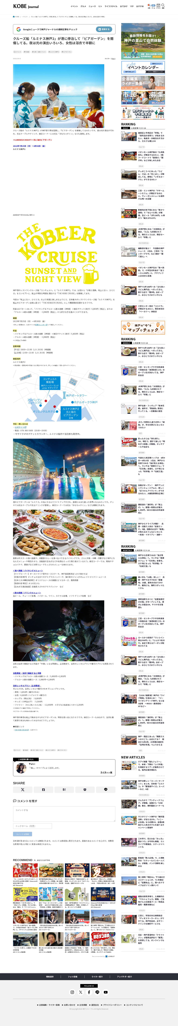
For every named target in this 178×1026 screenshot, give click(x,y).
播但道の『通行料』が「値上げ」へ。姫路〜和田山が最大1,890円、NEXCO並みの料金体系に (151, 508)
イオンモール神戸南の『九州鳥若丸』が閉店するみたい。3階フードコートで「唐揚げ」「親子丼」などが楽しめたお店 (151, 156)
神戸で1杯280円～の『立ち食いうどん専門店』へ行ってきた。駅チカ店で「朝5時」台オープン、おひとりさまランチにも (151, 290)
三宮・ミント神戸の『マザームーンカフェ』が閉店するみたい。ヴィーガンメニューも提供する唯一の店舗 (151, 194)
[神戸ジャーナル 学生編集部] (143, 119)
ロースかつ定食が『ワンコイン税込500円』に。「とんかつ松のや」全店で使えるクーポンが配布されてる (151, 641)
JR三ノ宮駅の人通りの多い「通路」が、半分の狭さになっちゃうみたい (151, 425)
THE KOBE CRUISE (20, 730)
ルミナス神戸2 (54, 52)
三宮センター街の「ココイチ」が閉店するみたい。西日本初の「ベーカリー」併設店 (151, 309)
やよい (113, 59)
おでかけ (123, 6)
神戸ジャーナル (88, 1009)
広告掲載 (83, 1004)
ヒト (100, 6)
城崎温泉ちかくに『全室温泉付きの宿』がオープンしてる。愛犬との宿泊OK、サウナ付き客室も (151, 603)
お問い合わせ (69, 1004)
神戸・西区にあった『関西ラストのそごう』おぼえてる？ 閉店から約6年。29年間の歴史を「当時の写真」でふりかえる (151, 740)
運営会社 (95, 1004)
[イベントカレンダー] (143, 74)
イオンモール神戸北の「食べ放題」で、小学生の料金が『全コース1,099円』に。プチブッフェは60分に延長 (151, 271)
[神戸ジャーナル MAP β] (143, 334)
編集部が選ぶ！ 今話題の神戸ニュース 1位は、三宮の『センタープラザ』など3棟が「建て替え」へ (151, 252)
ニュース (92, 6)
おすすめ (140, 6)
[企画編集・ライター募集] (143, 89)
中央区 (27, 52)
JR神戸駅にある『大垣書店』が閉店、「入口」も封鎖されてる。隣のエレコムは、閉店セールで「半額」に (151, 233)
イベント (74, 6)
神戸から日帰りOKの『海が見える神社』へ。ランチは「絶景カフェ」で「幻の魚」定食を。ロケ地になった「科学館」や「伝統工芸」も (151, 560)
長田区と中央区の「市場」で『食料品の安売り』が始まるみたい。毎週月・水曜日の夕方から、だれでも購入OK (151, 136)
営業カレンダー (40, 325)
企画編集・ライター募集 (49, 1004)
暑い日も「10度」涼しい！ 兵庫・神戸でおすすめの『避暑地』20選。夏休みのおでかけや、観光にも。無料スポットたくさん (151, 582)
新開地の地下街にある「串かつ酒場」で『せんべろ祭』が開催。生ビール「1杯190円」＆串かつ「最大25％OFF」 (151, 214)
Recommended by (98, 956)
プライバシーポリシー (112, 1004)
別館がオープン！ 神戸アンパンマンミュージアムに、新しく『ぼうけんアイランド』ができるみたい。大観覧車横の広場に (151, 489)
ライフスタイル (111, 6)
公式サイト (19, 427)
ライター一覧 (106, 772)
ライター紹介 (97, 976)
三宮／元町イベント (40, 52)
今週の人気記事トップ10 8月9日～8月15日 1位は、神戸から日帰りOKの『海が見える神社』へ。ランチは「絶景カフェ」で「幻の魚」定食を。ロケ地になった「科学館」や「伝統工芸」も (151, 465)
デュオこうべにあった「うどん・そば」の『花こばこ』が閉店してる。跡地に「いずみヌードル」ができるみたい (151, 175)
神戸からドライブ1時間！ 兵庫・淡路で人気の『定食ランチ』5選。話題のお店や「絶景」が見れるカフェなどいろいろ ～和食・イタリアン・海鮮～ (151, 529)
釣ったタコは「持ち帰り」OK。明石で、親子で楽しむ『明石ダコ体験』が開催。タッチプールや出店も (151, 442)
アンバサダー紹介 (124, 976)
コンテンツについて (134, 1004)
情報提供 (50, 976)
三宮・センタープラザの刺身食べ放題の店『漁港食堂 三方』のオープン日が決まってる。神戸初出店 (151, 371)
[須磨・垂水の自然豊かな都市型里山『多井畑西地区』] (143, 59)
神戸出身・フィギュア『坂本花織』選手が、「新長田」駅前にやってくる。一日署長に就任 (151, 408)
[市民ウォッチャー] (143, 104)
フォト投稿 (72, 976)
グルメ (83, 6)
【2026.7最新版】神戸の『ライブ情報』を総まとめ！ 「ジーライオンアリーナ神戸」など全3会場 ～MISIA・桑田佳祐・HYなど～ (151, 701)
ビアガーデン (67, 52)
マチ (132, 6)
